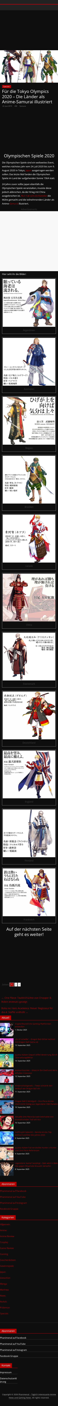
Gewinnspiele (7, 1265)
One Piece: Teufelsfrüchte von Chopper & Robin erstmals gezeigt (26, 999)
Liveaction (5, 1277)
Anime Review (7, 1236)
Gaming (4, 1254)
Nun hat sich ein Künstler (34, 195)
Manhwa (4, 1289)
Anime (3, 1230)
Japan (28, 170)
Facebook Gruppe (9, 1208)
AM (16, 106)
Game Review (7, 1248)
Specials (6, 86)
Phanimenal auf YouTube (12, 1196)
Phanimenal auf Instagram (13, 1202)
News (3, 1295)
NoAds (3, 1301)
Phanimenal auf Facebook (13, 1191)
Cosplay (4, 1242)
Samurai (23, 106)
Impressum (6, 1372)
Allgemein (5, 1224)
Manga (3, 1283)
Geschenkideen (8, 1260)
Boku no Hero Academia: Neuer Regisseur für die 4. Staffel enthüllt (27, 1010)
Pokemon (5, 1307)
